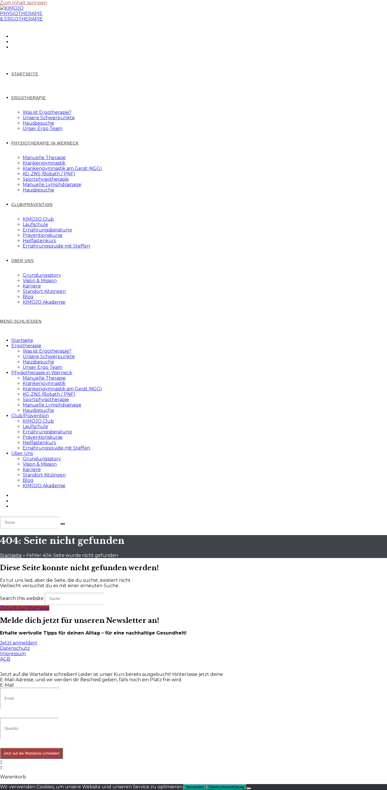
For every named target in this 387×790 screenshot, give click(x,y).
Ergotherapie (26, 345)
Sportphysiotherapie (46, 399)
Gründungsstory (42, 458)
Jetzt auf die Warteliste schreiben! (31, 753)
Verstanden (195, 787)
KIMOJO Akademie (44, 485)
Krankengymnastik (44, 383)
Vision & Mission (40, 464)
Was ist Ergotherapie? (47, 351)
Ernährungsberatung (47, 432)
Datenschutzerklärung (226, 787)
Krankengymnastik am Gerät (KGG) (62, 388)
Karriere (32, 469)
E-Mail (7, 685)
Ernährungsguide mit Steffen (56, 448)
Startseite (22, 340)
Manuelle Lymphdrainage (52, 405)
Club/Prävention (30, 415)
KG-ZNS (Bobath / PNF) (49, 394)
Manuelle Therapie (44, 378)
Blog (28, 480)
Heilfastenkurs (39, 442)
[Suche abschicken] (62, 524)
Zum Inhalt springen (23, 2)
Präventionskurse (43, 437)
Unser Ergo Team (42, 367)
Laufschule (35, 426)
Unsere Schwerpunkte (49, 356)
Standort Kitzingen (44, 475)
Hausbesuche (38, 362)
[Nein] (248, 788)
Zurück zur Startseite (24, 608)
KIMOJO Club (38, 421)
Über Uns (22, 453)
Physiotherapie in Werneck (41, 372)
